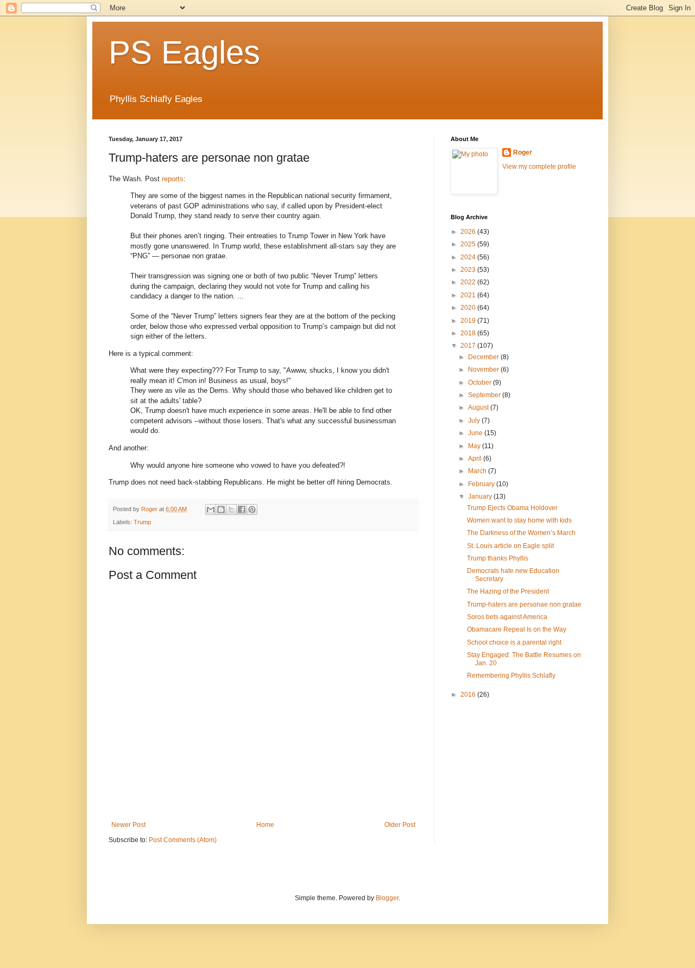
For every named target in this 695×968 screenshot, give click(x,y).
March (478, 471)
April (475, 458)
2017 (468, 345)
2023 (468, 269)
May (475, 446)
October (480, 382)
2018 (468, 333)
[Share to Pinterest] (252, 509)
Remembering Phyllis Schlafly (511, 675)
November (484, 369)
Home (265, 825)
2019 (468, 320)
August (479, 407)
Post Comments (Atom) (183, 840)
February (482, 484)
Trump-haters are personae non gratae (524, 604)
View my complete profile (539, 166)
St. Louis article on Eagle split (510, 546)
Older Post (399, 825)
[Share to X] (231, 509)
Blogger (387, 898)
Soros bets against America (507, 617)
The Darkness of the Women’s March (521, 533)
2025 (468, 244)
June (476, 433)
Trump (142, 522)
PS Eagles (184, 52)
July (475, 420)
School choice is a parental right (514, 642)
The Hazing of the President (508, 591)
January (481, 496)
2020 (468, 307)
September (485, 395)
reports (173, 179)
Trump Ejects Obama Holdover (512, 508)
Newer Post (128, 825)
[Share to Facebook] (241, 509)
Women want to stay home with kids (519, 520)
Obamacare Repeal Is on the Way (516, 629)
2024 (468, 257)
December (484, 357)
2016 (468, 694)
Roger (522, 152)
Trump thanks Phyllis (497, 558)
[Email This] (210, 509)
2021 (468, 295)
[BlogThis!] (221, 509)
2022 (468, 282)
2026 (468, 231)
